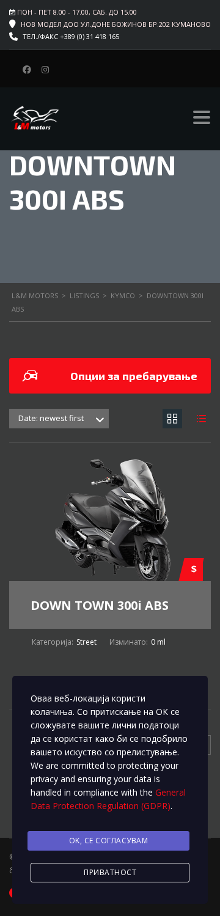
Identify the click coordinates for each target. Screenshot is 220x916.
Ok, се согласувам (108, 840)
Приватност (110, 872)
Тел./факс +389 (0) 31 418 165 (71, 36)
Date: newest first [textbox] (51, 417)
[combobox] (59, 418)
